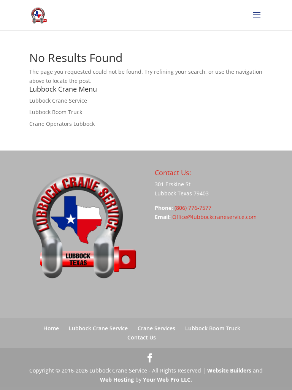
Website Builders (229, 370)
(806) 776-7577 (193, 207)
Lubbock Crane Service (58, 100)
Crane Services (156, 328)
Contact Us (141, 337)
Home (51, 328)
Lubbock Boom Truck (55, 112)
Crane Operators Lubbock (62, 123)
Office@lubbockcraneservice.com (214, 216)
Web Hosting (117, 379)
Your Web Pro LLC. (167, 379)
